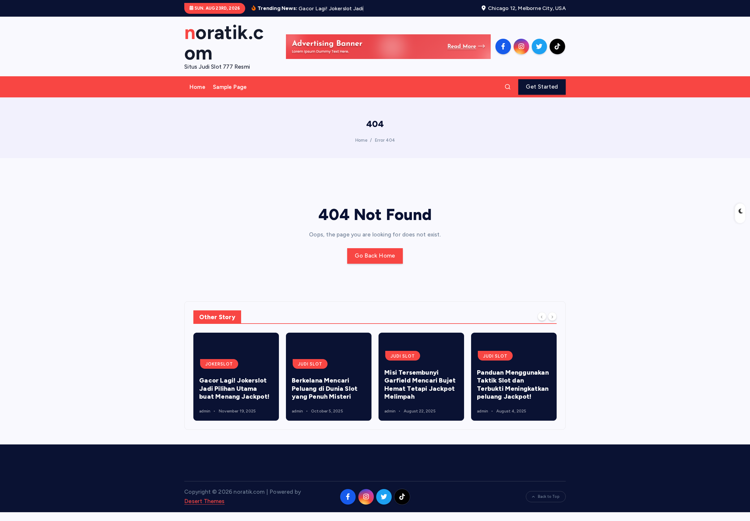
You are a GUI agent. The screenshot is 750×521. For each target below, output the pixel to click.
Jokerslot (219, 364)
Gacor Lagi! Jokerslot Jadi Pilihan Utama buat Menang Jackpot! (234, 388)
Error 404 (385, 140)
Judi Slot (310, 364)
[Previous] (542, 316)
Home (197, 87)
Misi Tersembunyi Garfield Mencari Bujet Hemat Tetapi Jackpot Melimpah (420, 384)
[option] (236, 377)
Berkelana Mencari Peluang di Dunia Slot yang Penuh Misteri (324, 388)
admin (204, 411)
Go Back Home (375, 255)
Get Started (542, 86)
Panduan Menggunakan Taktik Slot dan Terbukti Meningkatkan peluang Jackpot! (513, 384)
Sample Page (230, 87)
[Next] (552, 316)
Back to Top (549, 496)
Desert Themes (204, 501)
